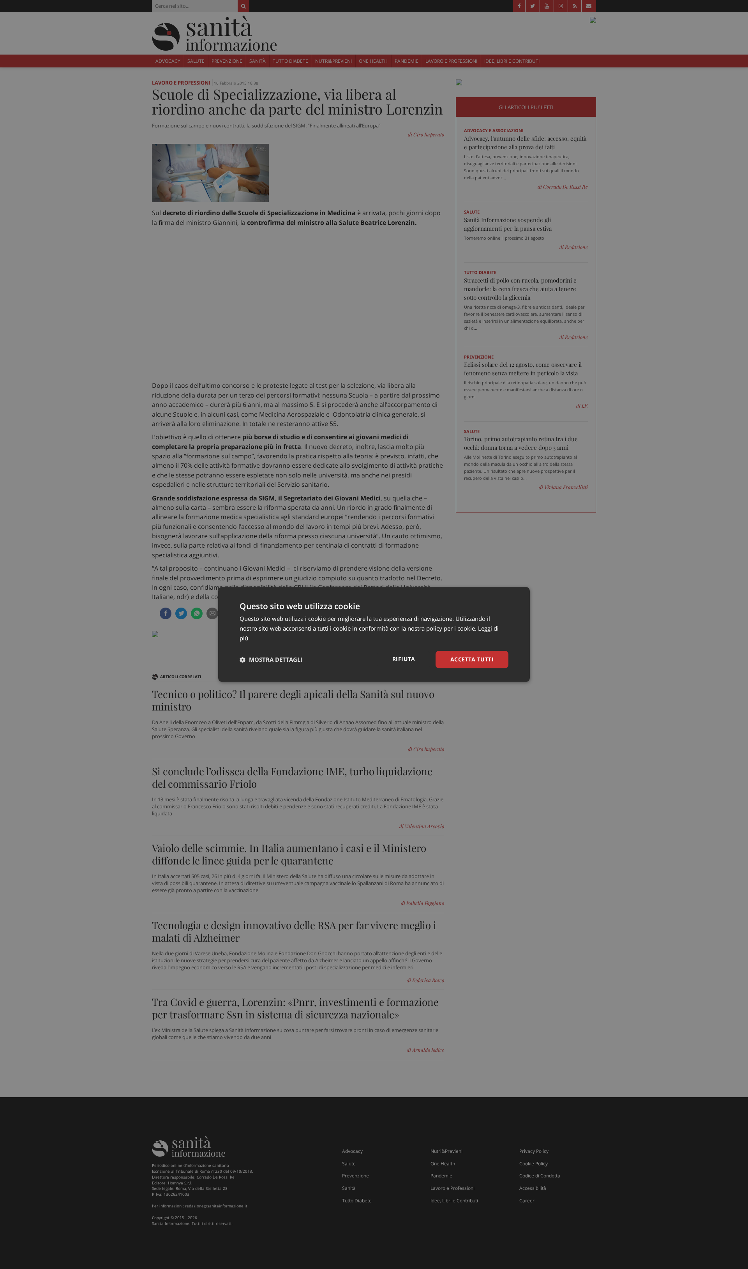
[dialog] (374, 634)
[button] (271, 659)
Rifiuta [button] (403, 659)
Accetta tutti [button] (472, 659)
